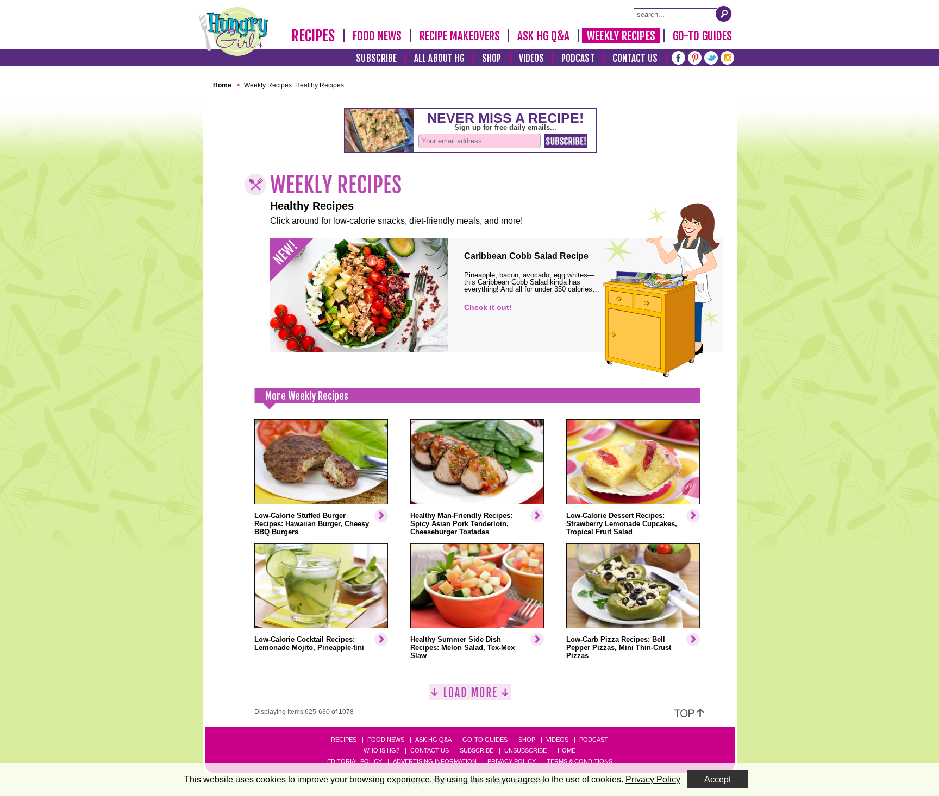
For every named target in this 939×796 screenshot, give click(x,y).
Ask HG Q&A (543, 36)
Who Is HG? (381, 750)
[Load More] (470, 696)
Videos (531, 58)
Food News (377, 36)
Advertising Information (435, 761)
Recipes (313, 36)
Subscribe (376, 58)
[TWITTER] (711, 56)
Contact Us (635, 58)
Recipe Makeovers (460, 36)
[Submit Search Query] (724, 13)
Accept (717, 779)
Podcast (578, 58)
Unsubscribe (525, 750)
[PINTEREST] (695, 56)
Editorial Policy (354, 761)
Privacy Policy (511, 761)
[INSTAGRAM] (727, 56)
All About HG (439, 58)
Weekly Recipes (621, 36)
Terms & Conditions (579, 761)
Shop (491, 58)
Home (566, 750)
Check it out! (488, 307)
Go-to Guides (485, 739)
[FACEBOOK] (678, 56)
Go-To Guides (702, 36)
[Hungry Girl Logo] (233, 31)
